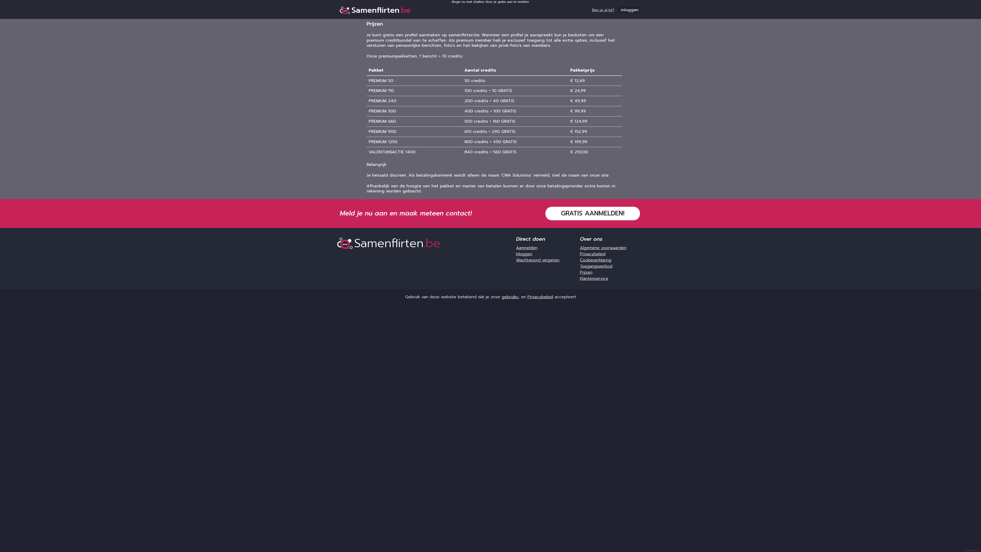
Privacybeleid (592, 254)
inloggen (630, 10)
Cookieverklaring (595, 260)
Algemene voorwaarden (603, 248)
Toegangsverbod (596, 266)
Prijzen (586, 272)
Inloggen (524, 254)
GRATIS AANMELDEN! (592, 213)
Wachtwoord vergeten (537, 260)
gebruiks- (511, 297)
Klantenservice (594, 278)
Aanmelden (527, 248)
